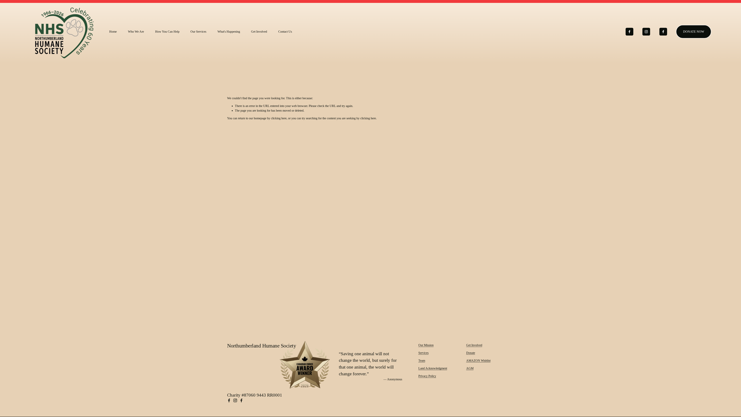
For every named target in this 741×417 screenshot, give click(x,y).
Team (421, 360)
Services (423, 352)
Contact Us (285, 31)
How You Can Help (167, 31)
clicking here (279, 118)
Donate (470, 352)
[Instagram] (646, 32)
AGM (470, 368)
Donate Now (693, 31)
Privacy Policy (427, 376)
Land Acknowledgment (432, 368)
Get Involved (474, 345)
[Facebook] (629, 32)
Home (113, 31)
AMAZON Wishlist (478, 360)
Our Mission (426, 345)
